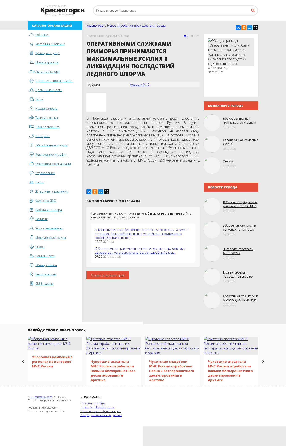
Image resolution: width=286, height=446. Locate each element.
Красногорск (95, 25)
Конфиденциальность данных (101, 415)
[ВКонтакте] (238, 27)
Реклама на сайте (92, 403)
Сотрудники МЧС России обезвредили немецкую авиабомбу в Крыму (240, 300)
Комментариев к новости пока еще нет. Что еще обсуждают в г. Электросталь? (141, 215)
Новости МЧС (139, 85)
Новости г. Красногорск (97, 407)
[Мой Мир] (249, 27)
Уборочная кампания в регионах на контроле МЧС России (239, 229)
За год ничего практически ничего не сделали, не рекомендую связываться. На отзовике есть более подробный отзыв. (140, 251)
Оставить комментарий (107, 275)
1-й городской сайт (41, 397)
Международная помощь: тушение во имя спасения (238, 276)
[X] (255, 27)
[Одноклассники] (243, 27)
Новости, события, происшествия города (136, 25)
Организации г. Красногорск (100, 411)
